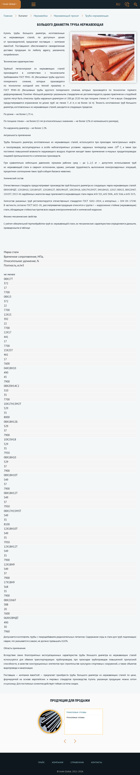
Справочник (77, 762)
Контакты (96, 762)
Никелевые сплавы (76, 712)
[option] (70, 721)
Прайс (41, 762)
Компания (57, 762)
